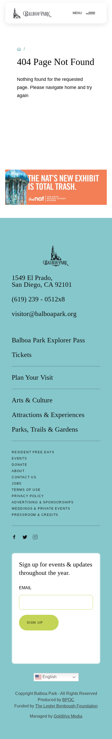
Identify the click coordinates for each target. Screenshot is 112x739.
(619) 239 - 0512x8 (38, 299)
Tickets (22, 354)
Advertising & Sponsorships (43, 502)
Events (19, 458)
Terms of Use (26, 490)
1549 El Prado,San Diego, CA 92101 (42, 281)
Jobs (17, 483)
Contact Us (24, 477)
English (49, 677)
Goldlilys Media (68, 716)
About (18, 471)
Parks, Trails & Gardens (45, 429)
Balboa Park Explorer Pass (48, 340)
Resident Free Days (33, 452)
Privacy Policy (28, 496)
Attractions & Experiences (48, 415)
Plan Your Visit (32, 377)
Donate (19, 465)
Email (25, 588)
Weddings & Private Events (41, 508)
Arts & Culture (32, 400)
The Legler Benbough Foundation (66, 706)
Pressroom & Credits (35, 515)
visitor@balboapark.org (44, 314)
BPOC (68, 700)
